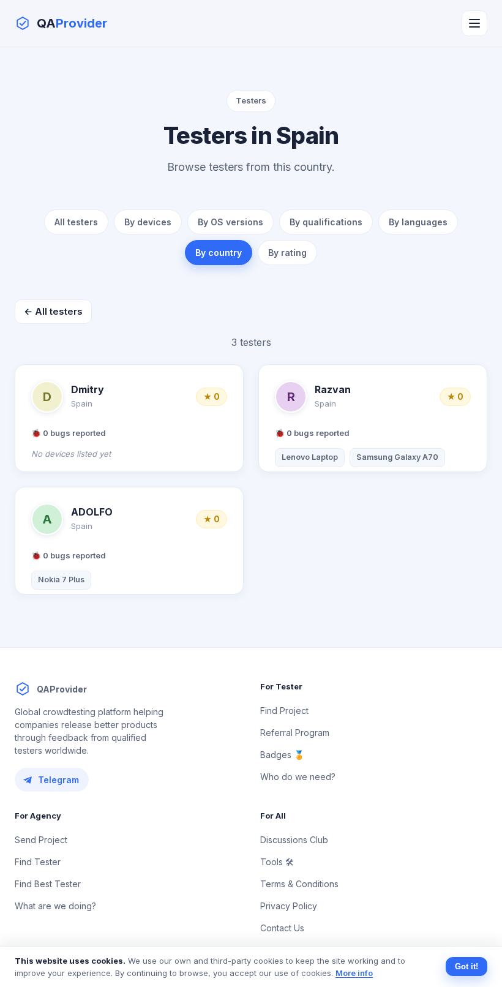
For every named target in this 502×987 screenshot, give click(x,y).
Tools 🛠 (277, 862)
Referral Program (294, 732)
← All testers (53, 311)
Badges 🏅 (282, 754)
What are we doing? (55, 906)
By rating (287, 252)
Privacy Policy (288, 906)
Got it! (466, 966)
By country (218, 252)
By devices (147, 222)
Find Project (284, 710)
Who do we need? (297, 776)
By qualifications (326, 222)
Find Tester (38, 862)
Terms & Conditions (299, 884)
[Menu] (474, 23)
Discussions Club (294, 840)
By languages (418, 222)
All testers (76, 222)
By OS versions (230, 222)
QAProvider (62, 689)
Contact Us (282, 928)
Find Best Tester (48, 884)
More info (354, 973)
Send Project (41, 840)
